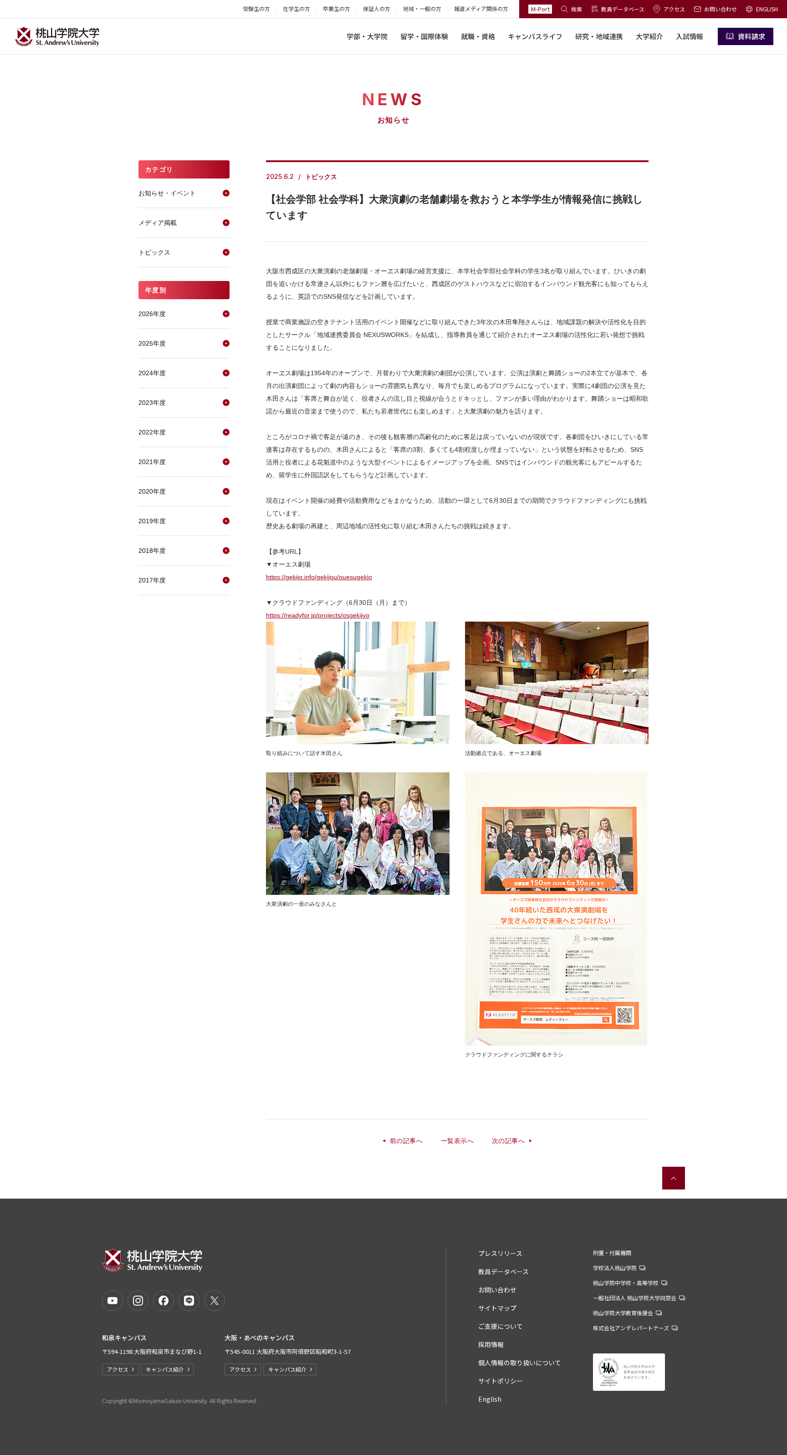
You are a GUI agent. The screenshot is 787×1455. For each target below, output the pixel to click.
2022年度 (152, 432)
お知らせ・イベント (167, 193)
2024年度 (152, 373)
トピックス (154, 252)
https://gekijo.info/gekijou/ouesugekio (319, 577)
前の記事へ (406, 1141)
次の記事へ (508, 1141)
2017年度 (152, 580)
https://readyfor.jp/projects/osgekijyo (317, 615)
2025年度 (152, 343)
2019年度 (152, 521)
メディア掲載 (157, 222)
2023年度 (152, 402)
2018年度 (152, 550)
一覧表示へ (457, 1141)
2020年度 (152, 491)
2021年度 (152, 461)
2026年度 (152, 313)
